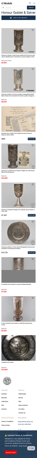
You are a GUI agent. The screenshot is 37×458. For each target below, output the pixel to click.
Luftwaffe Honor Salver (7, 362)
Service (20, 397)
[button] (34, 3)
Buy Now (4, 397)
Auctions (4, 394)
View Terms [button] (23, 446)
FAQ (19, 401)
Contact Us (21, 413)
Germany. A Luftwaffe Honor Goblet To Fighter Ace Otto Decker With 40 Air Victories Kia (18, 171)
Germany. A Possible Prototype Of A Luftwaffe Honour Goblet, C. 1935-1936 (18, 210)
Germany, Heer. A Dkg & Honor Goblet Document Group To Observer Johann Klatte (16, 134)
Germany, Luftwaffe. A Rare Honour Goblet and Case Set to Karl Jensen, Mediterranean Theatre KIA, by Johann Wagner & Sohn (18, 56)
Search (31, 7)
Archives (4, 409)
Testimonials (22, 394)
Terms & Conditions (7, 421)
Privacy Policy (5, 425)
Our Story (21, 409)
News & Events (23, 405)
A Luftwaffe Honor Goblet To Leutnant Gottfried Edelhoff (16, 284)
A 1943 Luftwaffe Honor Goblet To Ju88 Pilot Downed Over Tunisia (16, 324)
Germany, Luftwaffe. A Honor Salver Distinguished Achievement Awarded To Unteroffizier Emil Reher (18, 248)
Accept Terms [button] (11, 452)
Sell (2, 405)
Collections (4, 401)
